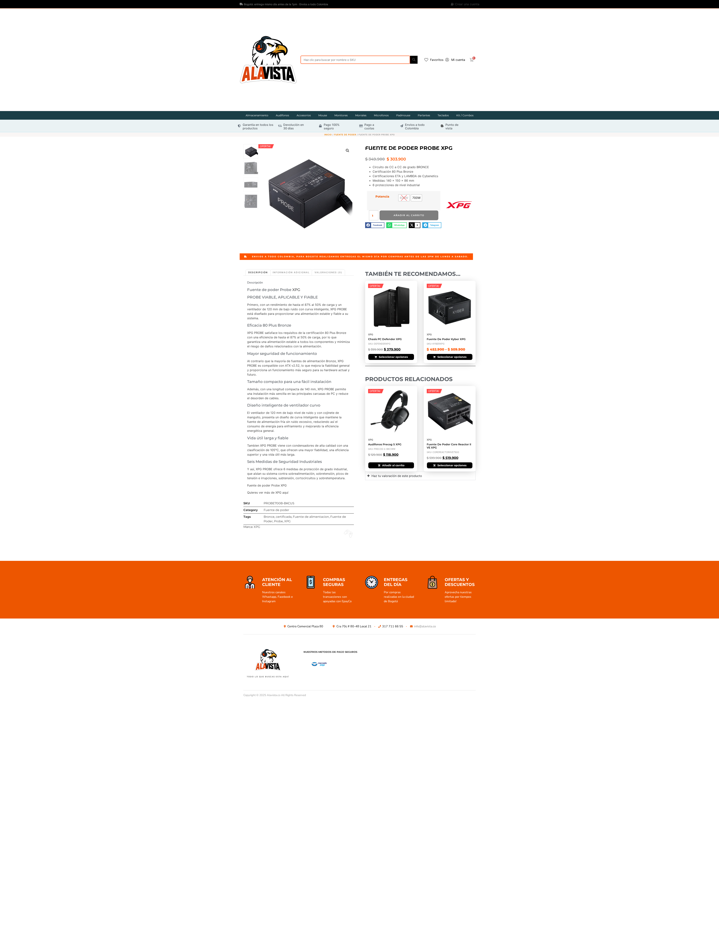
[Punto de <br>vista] (442, 125)
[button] (347, 150)
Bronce (269, 517)
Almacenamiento (257, 115)
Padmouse (403, 115)
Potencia (382, 196)
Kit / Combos (465, 115)
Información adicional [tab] (291, 272)
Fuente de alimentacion (311, 517)
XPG (296, 289)
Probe (278, 521)
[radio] (403, 198)
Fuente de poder (345, 134)
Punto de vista (451, 126)
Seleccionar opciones (393, 357)
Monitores (341, 115)
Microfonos (381, 115)
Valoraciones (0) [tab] (328, 272)
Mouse (322, 115)
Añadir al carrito (409, 215)
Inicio (328, 134)
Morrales (360, 115)
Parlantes (424, 115)
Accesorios (304, 115)
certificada (284, 517)
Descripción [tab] (258, 272)
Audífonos (282, 115)
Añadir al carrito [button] (393, 465)
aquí (285, 492)
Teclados (443, 115)
